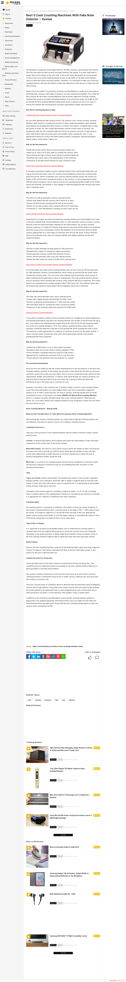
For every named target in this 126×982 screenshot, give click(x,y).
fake (56, 700)
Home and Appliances (12, 58)
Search (7, 14)
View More (63, 835)
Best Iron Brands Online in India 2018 (64, 847)
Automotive (9, 23)
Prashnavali (9, 129)
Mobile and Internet (11, 62)
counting (38, 700)
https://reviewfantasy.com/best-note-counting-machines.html (58, 646)
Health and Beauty (11, 53)
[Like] (90, 658)
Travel (7, 93)
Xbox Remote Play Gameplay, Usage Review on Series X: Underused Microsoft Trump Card (71, 749)
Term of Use (9, 147)
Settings (8, 160)
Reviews (8, 18)
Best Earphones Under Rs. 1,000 (62, 894)
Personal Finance (11, 80)
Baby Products (10, 101)
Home (8, 10)
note (63, 700)
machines (48, 700)
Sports (7, 97)
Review (60, 759)
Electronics (9, 40)
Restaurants (9, 84)
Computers (9, 45)
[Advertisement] (65, 627)
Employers (8, 49)
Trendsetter (9, 120)
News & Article (10, 116)
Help (6, 156)
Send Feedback (11, 164)
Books (7, 27)
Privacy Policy (10, 151)
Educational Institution (12, 36)
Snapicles (8, 133)
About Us (8, 143)
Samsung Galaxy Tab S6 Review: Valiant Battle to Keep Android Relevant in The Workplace (69, 874)
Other (7, 106)
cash (29, 700)
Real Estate (9, 32)
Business (8, 88)
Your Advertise (10, 169)
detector (72, 700)
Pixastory (9, 124)
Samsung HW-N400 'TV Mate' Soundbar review (68, 936)
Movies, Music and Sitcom (9, 68)
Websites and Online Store (10, 74)
